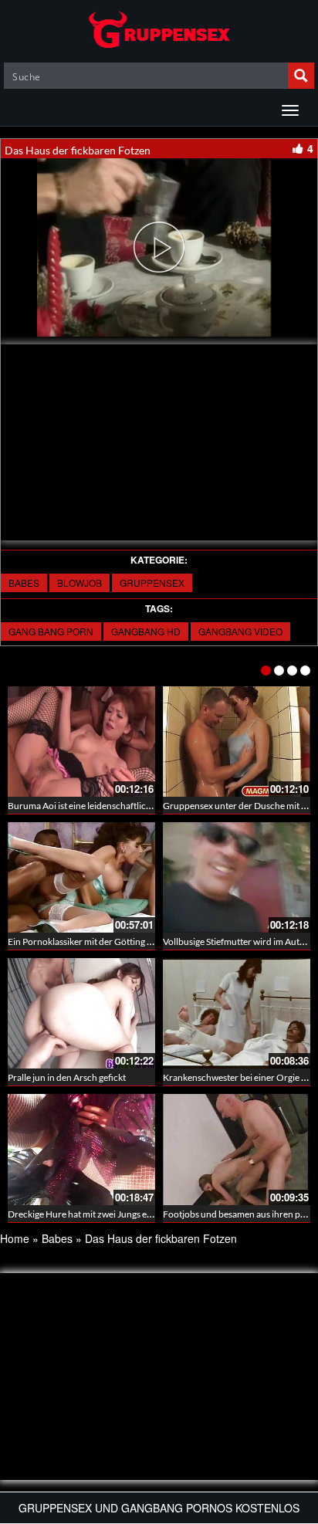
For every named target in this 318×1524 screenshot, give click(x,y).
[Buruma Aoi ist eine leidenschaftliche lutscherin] (81, 741)
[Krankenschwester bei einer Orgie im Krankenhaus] (236, 1013)
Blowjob (79, 582)
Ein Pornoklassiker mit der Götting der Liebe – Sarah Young (125, 941)
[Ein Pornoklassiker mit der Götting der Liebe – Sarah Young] (81, 877)
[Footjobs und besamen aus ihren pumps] (236, 1149)
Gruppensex (152, 582)
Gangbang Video (240, 631)
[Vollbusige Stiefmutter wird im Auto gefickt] (236, 877)
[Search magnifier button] (301, 76)
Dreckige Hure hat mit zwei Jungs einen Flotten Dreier (115, 1214)
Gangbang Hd (146, 631)
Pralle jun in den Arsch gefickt (67, 1077)
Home (14, 1238)
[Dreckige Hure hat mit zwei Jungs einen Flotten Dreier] (81, 1149)
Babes (23, 582)
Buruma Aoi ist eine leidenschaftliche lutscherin (103, 805)
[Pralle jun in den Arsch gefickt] (81, 1013)
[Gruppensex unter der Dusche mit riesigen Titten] (236, 741)
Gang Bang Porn (50, 631)
